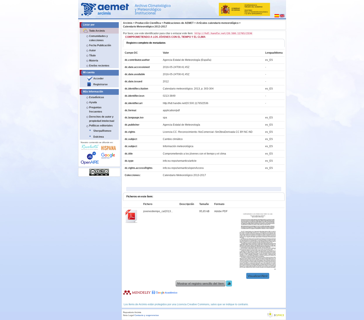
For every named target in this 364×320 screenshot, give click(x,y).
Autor (92, 50)
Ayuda (93, 102)
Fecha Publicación (100, 45)
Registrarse (100, 84)
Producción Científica (148, 23)
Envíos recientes (99, 65)
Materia (93, 60)
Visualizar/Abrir (258, 276)
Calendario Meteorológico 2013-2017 (145, 26)
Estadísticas (96, 97)
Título (92, 55)
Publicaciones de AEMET (179, 23)
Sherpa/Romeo (102, 130)
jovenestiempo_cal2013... (158, 211)
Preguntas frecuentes (95, 109)
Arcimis (127, 23)
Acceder (98, 78)
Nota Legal (128, 315)
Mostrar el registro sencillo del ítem (200, 283)
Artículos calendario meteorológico (217, 23)
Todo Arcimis (97, 30)
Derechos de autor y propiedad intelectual (101, 118)
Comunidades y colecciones (98, 38)
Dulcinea (98, 136)
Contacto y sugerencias (146, 315)
